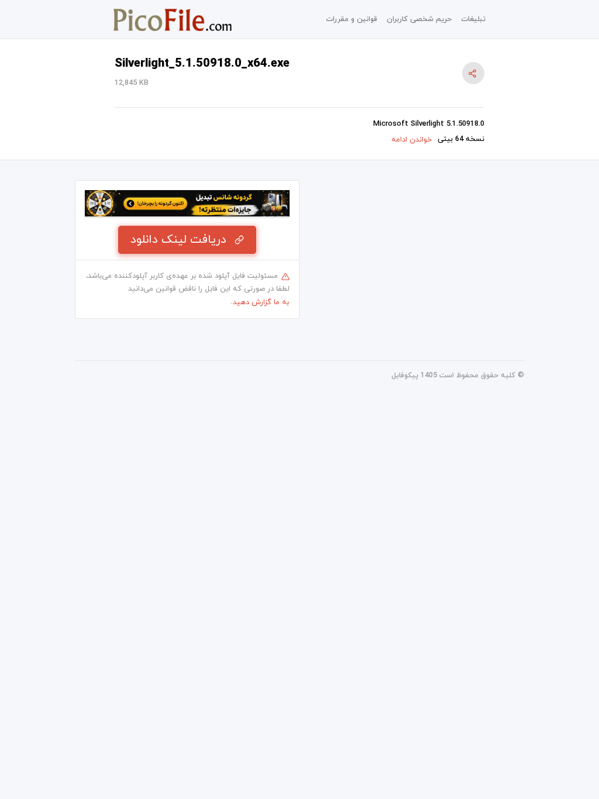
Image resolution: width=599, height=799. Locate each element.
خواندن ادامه (411, 140)
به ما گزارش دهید (261, 302)
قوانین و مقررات (351, 19)
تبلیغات (473, 19)
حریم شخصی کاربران (419, 19)
